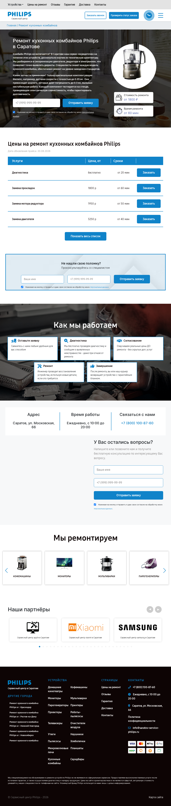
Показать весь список (86, 236)
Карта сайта (156, 797)
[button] (6, 570)
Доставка (84, 4)
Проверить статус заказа (124, 15)
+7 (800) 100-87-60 (137, 423)
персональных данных (99, 287)
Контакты (100, 4)
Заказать (149, 172)
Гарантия (69, 4)
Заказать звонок (95, 15)
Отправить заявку (80, 103)
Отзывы (55, 4)
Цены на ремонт (37, 4)
